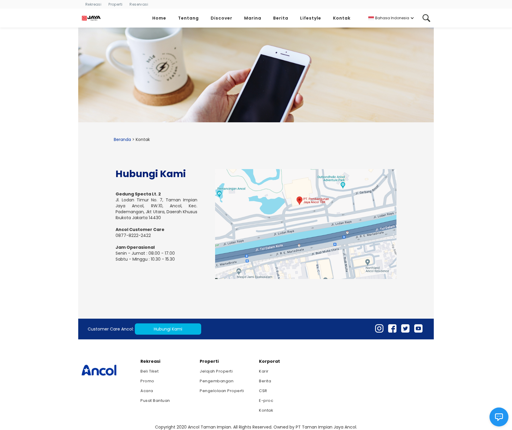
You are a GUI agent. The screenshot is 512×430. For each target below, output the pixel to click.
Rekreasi (93, 4)
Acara (146, 391)
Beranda (122, 139)
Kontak (266, 410)
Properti (115, 4)
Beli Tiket (149, 371)
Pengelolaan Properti (222, 391)
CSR (263, 391)
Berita (265, 381)
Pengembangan (216, 381)
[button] (161, 18)
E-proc (266, 400)
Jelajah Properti (216, 371)
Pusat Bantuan (155, 400)
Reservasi (138, 4)
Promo (147, 381)
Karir (264, 371)
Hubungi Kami (168, 329)
